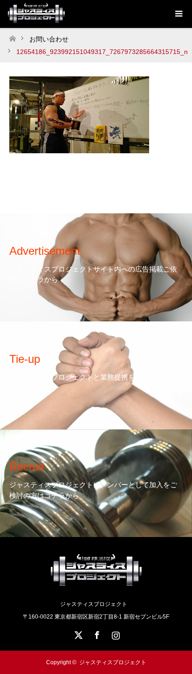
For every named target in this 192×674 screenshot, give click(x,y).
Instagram (115, 633)
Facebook (96, 633)
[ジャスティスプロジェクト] (96, 584)
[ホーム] (12, 36)
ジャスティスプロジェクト (112, 662)
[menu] (178, 14)
